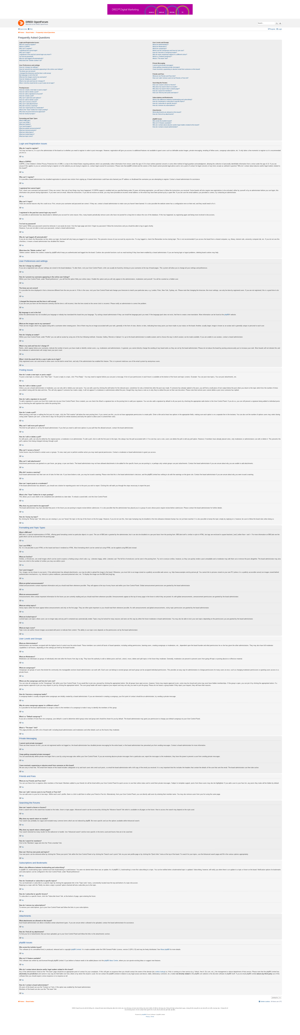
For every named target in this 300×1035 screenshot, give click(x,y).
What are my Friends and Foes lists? (164, 76)
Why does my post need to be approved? (32, 112)
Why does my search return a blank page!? (166, 89)
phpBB (226, 314)
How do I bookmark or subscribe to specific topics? (169, 101)
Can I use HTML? (24, 122)
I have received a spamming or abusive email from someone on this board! (176, 69)
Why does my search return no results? (165, 87)
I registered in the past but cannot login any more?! (35, 54)
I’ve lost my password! (26, 56)
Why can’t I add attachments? (28, 104)
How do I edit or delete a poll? (28, 100)
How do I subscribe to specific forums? (165, 103)
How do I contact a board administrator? (165, 127)
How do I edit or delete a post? (29, 92)
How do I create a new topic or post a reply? (33, 90)
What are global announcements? (30, 128)
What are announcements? (27, 130)
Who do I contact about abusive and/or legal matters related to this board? (176, 125)
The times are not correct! (27, 71)
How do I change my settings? (28, 67)
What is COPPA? (24, 46)
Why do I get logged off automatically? (31, 58)
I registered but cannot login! (28, 50)
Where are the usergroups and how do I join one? (168, 50)
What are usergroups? (160, 48)
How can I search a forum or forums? (164, 85)
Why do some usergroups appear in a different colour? (170, 54)
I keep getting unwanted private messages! (166, 67)
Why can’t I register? (25, 48)
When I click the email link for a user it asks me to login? (36, 83)
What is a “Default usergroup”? (162, 56)
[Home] (22, 22)
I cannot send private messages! (163, 65)
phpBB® (144, 1014)
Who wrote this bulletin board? (162, 121)
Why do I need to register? (27, 44)
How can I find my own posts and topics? (165, 92)
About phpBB (164, 949)
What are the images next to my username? (33, 77)
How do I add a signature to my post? (31, 94)
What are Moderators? (160, 46)
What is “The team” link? (160, 58)
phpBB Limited (76, 949)
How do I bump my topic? (27, 114)
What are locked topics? (26, 134)
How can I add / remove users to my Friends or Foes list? (170, 78)
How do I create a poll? (26, 96)
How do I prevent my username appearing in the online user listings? (41, 69)
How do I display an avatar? (28, 79)
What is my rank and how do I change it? (32, 81)
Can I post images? (25, 126)
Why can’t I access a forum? (28, 102)
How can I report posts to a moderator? (31, 108)
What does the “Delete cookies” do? (30, 60)
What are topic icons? (26, 136)
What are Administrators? (161, 44)
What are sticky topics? (26, 132)
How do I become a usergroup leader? (165, 52)
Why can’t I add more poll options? (30, 98)
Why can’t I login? (24, 52)
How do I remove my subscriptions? (164, 105)
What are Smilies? (25, 124)
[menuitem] (30, 29)
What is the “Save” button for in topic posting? (33, 110)
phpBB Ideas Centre (111, 960)
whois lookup (160, 972)
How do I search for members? (162, 91)
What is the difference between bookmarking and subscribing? (172, 99)
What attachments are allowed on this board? (167, 112)
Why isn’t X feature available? (162, 123)
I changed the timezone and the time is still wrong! (35, 73)
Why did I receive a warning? (28, 106)
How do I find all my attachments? (163, 114)
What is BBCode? (24, 120)
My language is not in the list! (28, 75)
